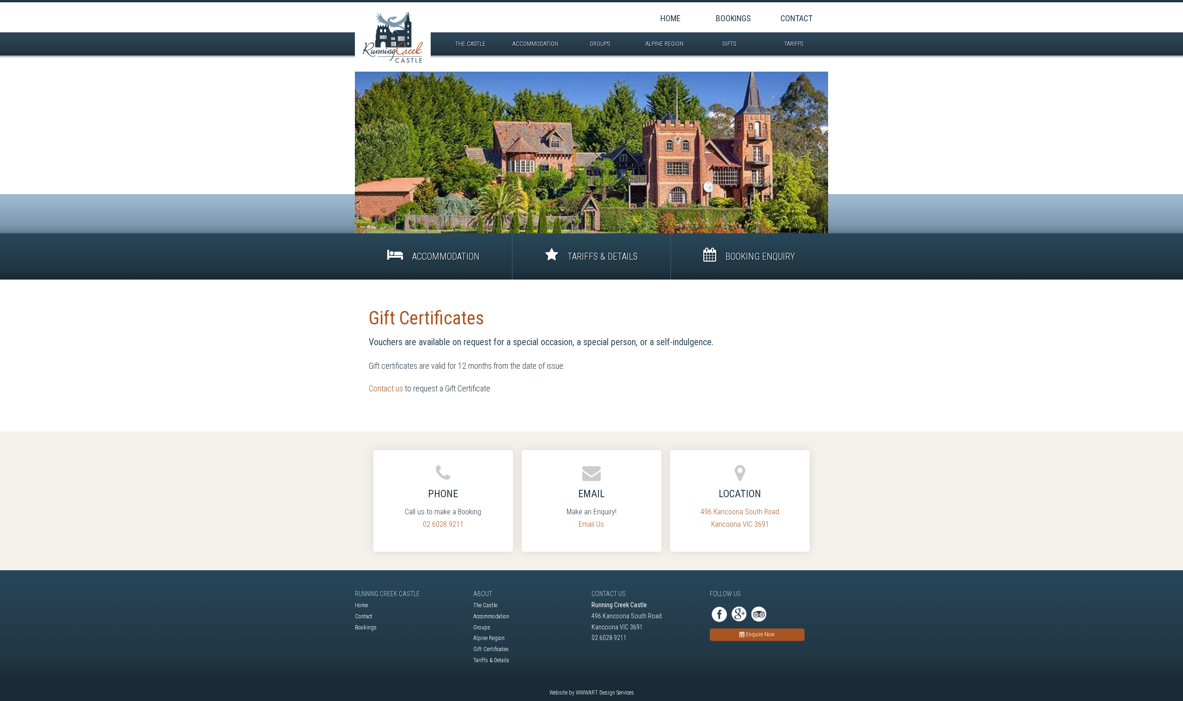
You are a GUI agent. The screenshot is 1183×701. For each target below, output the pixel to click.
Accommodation (491, 616)
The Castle (485, 605)
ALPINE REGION (665, 43)
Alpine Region (489, 638)
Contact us (386, 388)
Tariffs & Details (491, 660)
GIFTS (730, 43)
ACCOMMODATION (536, 43)
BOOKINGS (733, 18)
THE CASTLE (471, 43)
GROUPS (600, 43)
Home (361, 605)
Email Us (591, 524)
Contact (363, 616)
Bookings (366, 627)
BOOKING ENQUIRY (759, 256)
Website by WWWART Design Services (591, 692)
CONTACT (796, 18)
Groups (481, 627)
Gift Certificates (491, 649)
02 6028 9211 (443, 524)
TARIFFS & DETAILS (601, 256)
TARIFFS (794, 43)
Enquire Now (759, 634)
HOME (670, 18)
